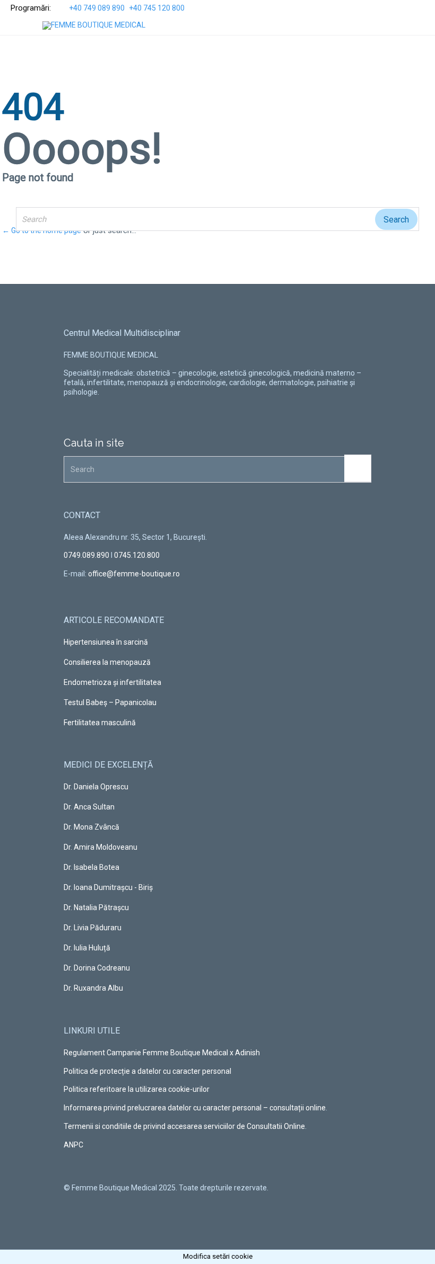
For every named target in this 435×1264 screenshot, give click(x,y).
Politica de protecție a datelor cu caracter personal (147, 1071)
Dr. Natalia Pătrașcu (96, 907)
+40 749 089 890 (97, 8)
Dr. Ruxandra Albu (93, 988)
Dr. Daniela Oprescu (96, 786)
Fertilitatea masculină (100, 722)
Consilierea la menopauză (107, 662)
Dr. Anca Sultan (89, 807)
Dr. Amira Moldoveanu (100, 847)
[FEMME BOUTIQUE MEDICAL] (93, 25)
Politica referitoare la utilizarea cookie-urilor (137, 1089)
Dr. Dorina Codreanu (97, 968)
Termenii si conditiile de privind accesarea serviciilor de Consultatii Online (184, 1126)
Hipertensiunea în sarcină (106, 642)
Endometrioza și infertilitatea (112, 682)
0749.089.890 (86, 555)
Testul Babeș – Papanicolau (110, 702)
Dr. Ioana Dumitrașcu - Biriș (108, 887)
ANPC (73, 1145)
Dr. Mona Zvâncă (91, 827)
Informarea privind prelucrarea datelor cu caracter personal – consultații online (195, 1107)
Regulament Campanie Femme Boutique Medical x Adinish (162, 1052)
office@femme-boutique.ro (134, 573)
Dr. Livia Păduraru (92, 927)
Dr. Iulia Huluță (87, 947)
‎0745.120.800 (137, 555)
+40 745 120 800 (157, 8)
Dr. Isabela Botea (91, 867)
